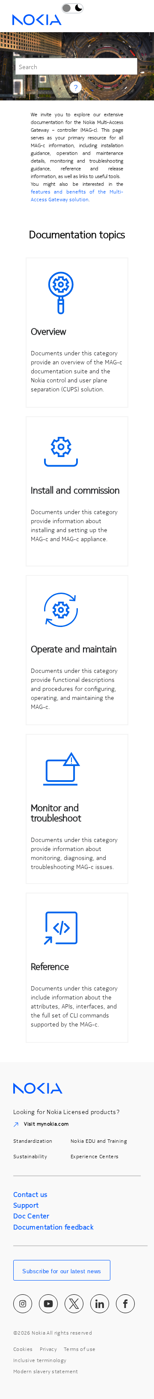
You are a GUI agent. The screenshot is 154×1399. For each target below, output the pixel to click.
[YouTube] (48, 1303)
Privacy (48, 1349)
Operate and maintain (74, 649)
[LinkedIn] (99, 1303)
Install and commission (75, 490)
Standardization (32, 1141)
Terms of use (79, 1349)
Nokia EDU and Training (99, 1141)
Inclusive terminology (40, 1360)
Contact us (30, 1194)
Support (26, 1205)
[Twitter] (74, 1303)
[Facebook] (125, 1303)
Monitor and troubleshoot (56, 812)
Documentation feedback (53, 1227)
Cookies (23, 1349)
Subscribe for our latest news (61, 1271)
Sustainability (30, 1156)
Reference (50, 966)
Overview (48, 331)
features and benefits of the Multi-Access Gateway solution (77, 195)
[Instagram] (22, 1303)
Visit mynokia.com (45, 1123)
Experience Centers (94, 1156)
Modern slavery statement (45, 1371)
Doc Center (31, 1215)
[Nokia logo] (37, 1087)
